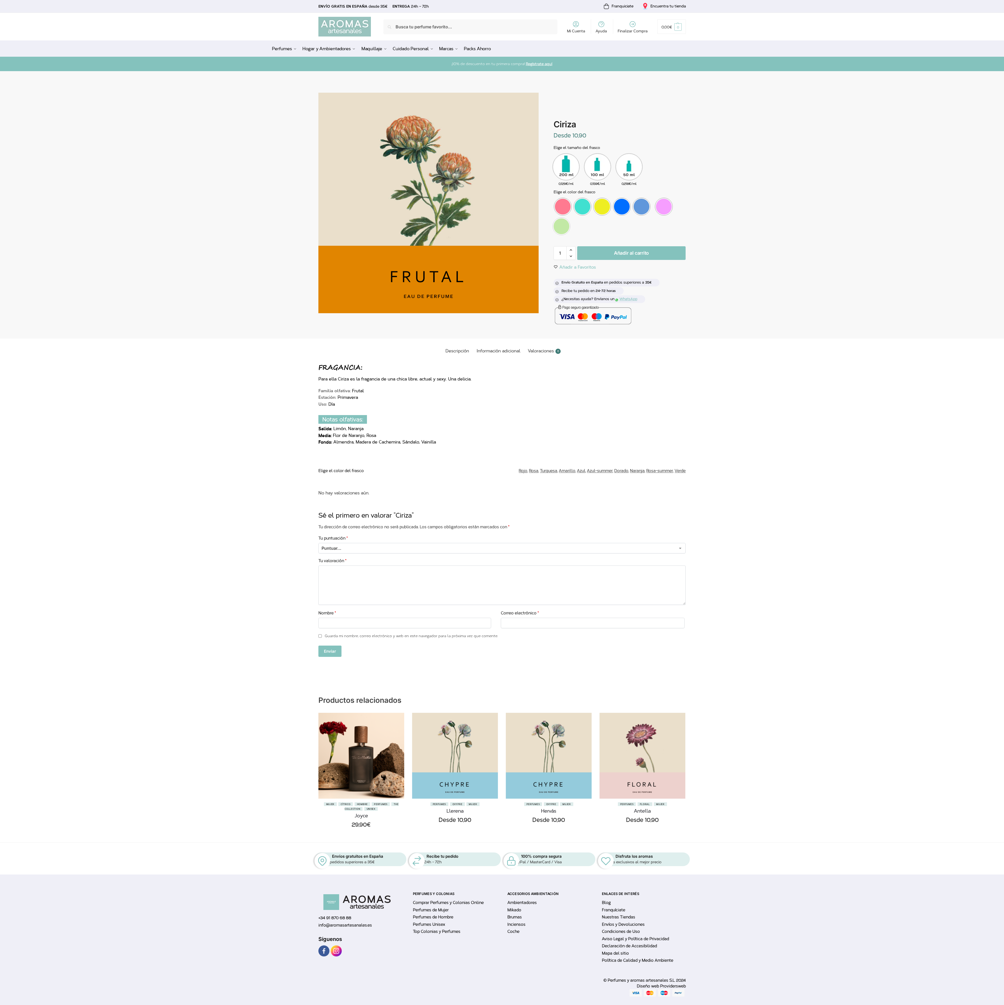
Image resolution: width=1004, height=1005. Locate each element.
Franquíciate (613, 910)
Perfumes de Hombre (433, 917)
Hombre (362, 804)
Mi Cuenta (576, 31)
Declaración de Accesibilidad (629, 946)
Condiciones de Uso (621, 931)
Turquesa (548, 470)
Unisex (371, 809)
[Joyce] (361, 756)
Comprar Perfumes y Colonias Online (448, 902)
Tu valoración (332, 560)
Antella (642, 811)
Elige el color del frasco (574, 192)
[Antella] (642, 756)
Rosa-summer (659, 470)
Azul (581, 470)
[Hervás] (549, 756)
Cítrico (345, 804)
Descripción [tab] (457, 350)
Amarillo (567, 470)
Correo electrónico (520, 613)
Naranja (637, 470)
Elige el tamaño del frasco (577, 147)
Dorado (621, 470)
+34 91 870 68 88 (334, 917)
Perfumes (380, 804)
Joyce (361, 816)
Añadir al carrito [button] (361, 837)
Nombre (327, 613)
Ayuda (601, 31)
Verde (680, 470)
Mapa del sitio (615, 953)
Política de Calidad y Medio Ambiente (637, 960)
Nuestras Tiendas (618, 917)
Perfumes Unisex (429, 924)
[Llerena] (455, 756)
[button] (671, 26)
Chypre (457, 804)
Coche (513, 931)
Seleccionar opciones (455, 832)
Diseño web (648, 986)
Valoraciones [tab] (543, 350)
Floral (645, 804)
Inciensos (516, 924)
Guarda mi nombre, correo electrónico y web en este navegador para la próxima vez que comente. (411, 636)
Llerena (455, 811)
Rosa (533, 470)
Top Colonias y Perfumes (436, 931)
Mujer (330, 804)
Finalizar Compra (633, 31)
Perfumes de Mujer (431, 910)
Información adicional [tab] (498, 350)
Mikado (514, 910)
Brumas (514, 917)
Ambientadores (522, 902)
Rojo (523, 470)
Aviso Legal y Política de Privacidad (635, 938)
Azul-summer (600, 470)
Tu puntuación (333, 538)
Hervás (548, 811)
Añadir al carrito (631, 253)
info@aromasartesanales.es (345, 925)
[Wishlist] (396, 739)
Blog (606, 902)
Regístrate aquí (539, 64)
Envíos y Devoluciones (623, 924)
